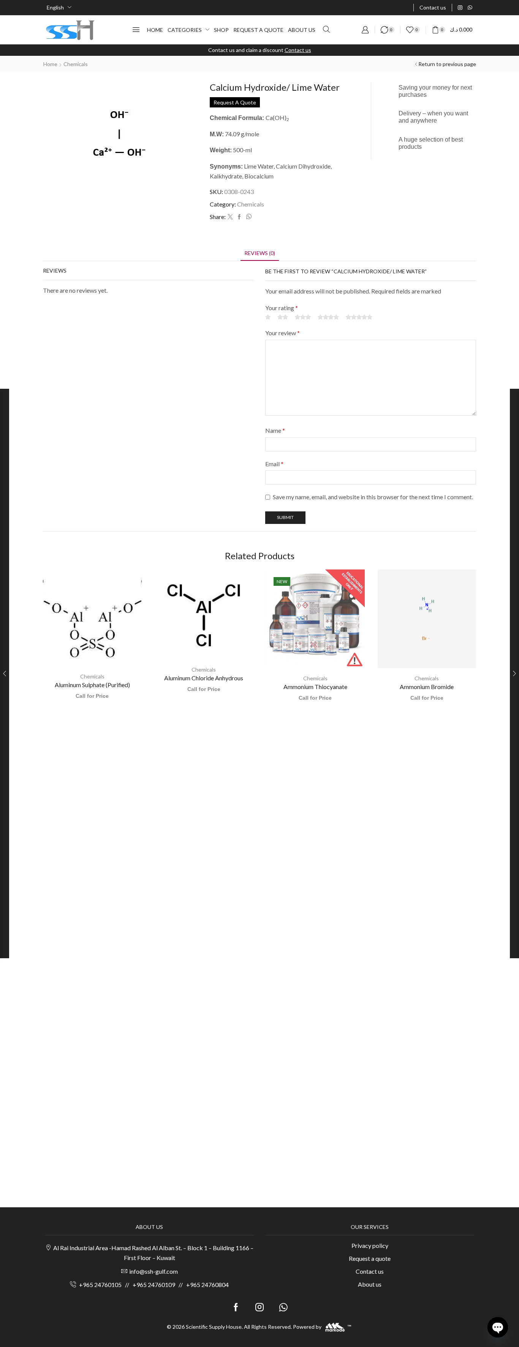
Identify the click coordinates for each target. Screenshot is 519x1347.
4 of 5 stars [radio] (328, 317)
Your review (282, 332)
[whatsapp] (248, 217)
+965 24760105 (100, 1284)
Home (50, 64)
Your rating (281, 307)
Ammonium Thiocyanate (315, 686)
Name (275, 430)
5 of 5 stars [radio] (359, 317)
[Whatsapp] (470, 7)
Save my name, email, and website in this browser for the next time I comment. (373, 496)
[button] (136, 29)
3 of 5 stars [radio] (303, 317)
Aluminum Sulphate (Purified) (92, 684)
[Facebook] (239, 217)
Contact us (298, 50)
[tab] (260, 253)
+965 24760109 (154, 1284)
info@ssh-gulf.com (153, 1271)
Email (274, 463)
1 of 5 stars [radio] (268, 317)
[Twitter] (230, 217)
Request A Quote (235, 102)
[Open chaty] (497, 1327)
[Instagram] (460, 7)
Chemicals (75, 64)
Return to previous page (447, 64)
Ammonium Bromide (427, 686)
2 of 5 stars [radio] (282, 317)
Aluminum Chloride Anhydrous (203, 677)
